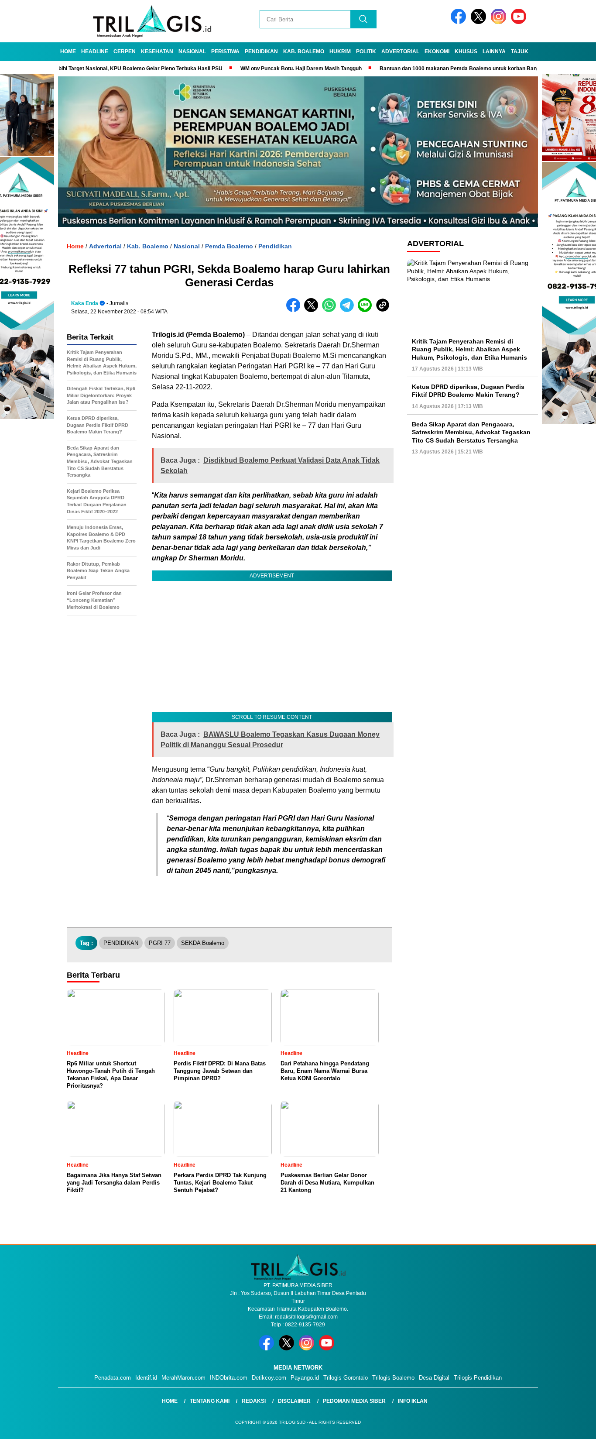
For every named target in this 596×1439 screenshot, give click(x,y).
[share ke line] (367, 310)
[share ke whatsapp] (331, 310)
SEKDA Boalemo (202, 943)
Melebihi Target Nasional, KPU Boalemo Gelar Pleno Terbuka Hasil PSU (94, 68)
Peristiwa (225, 51)
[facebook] (460, 22)
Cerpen (124, 51)
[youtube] (520, 22)
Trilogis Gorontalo (345, 1377)
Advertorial (400, 51)
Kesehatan (157, 51)
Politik (366, 51)
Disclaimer (294, 1401)
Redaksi (254, 1401)
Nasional (192, 51)
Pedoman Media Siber (354, 1401)
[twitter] (480, 22)
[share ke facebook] (295, 310)
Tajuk (519, 51)
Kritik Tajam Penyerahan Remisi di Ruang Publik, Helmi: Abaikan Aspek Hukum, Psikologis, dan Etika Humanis (469, 349)
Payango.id (305, 1377)
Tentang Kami (209, 1401)
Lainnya (494, 51)
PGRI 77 (160, 943)
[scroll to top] (571, 1425)
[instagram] (500, 22)
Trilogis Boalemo (393, 1377)
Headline (94, 51)
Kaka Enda (84, 303)
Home (68, 51)
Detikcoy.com (269, 1377)
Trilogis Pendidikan (478, 1377)
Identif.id (146, 1377)
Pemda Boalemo (229, 246)
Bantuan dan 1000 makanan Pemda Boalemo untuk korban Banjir (419, 68)
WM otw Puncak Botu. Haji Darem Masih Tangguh (260, 68)
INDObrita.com (228, 1377)
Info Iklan (413, 1401)
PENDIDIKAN (120, 943)
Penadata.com (112, 1377)
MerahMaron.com (183, 1377)
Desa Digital (434, 1377)
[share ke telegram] (349, 310)
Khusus (466, 51)
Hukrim (340, 51)
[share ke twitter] (313, 310)
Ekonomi (437, 51)
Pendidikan (261, 51)
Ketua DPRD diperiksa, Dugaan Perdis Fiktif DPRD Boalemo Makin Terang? (468, 390)
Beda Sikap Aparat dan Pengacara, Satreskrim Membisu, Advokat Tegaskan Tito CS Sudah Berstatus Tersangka (471, 432)
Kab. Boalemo (303, 51)
